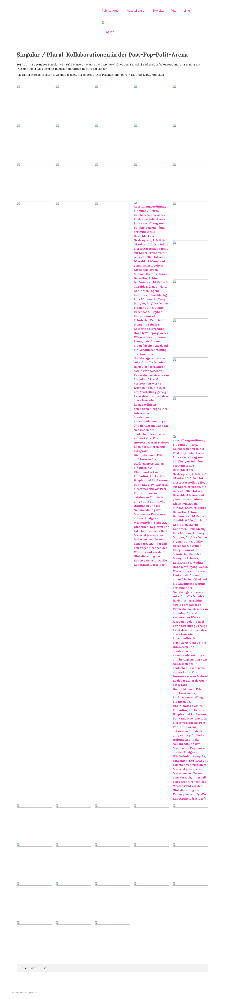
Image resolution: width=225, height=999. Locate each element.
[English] (108, 31)
